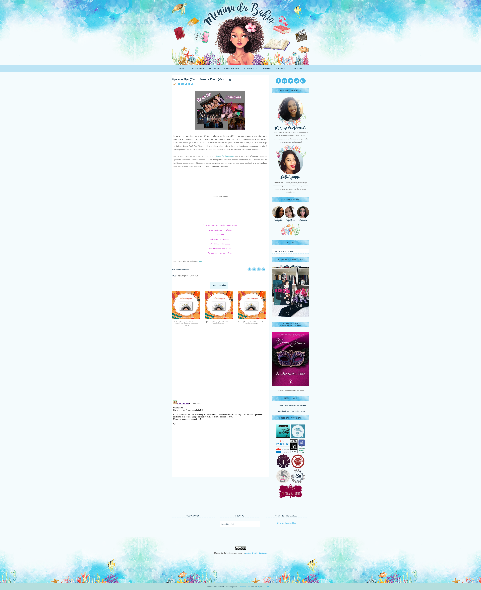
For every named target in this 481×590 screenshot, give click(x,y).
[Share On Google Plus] (263, 269)
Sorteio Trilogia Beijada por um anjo (291, 405)
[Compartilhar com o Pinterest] (259, 269)
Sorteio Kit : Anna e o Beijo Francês (291, 411)
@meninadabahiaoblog (286, 523)
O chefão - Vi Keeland (290, 266)
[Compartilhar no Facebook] (250, 269)
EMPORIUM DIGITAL (268, 587)
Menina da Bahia (245, 587)
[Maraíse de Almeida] (290, 129)
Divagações (183, 276)
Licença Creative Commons (256, 553)
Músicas (194, 276)
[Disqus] (219, 365)
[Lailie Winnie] (290, 179)
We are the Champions (224, 156)
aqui (200, 261)
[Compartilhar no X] (254, 269)
